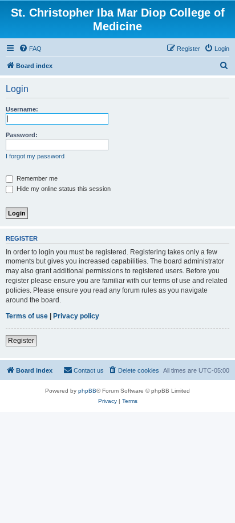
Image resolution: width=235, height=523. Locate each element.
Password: (22, 134)
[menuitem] (30, 48)
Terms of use (27, 316)
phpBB (87, 391)
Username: (22, 109)
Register (21, 341)
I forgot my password (35, 156)
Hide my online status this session (63, 188)
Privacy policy (76, 316)
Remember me (36, 178)
